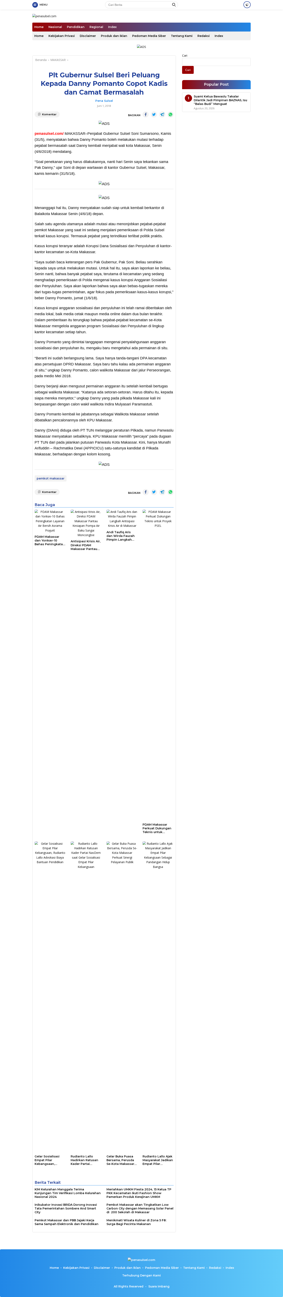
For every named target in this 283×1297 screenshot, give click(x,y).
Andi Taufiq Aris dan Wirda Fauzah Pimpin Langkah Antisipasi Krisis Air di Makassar (121, 536)
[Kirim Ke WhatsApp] (170, 114)
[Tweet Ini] (154, 114)
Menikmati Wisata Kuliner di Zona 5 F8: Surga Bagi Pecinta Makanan (136, 1222)
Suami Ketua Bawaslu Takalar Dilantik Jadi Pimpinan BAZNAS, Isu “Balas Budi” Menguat (220, 100)
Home (39, 27)
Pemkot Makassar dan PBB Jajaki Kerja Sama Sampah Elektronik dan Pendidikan (66, 1222)
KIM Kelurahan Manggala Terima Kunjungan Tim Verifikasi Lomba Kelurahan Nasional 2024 (68, 1193)
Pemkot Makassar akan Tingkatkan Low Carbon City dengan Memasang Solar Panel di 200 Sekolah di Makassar (139, 1208)
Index (112, 27)
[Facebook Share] (146, 114)
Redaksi (203, 36)
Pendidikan (76, 27)
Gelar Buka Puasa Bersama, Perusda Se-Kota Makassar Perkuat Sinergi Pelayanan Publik (120, 1160)
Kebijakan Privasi (61, 36)
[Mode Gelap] (247, 4)
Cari (184, 55)
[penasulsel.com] (44, 16)
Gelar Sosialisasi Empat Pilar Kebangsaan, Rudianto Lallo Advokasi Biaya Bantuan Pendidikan (47, 1160)
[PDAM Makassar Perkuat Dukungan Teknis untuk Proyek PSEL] (158, 665)
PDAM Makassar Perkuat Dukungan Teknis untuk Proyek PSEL (157, 828)
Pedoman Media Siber (149, 36)
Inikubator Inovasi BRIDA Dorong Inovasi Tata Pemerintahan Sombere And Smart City (66, 1208)
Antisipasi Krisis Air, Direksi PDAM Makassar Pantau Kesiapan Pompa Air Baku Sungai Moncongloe (85, 545)
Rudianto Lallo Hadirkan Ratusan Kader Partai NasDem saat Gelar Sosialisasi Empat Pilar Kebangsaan (85, 1160)
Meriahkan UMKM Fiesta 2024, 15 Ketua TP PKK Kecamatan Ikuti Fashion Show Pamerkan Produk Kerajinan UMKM (138, 1193)
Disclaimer (88, 36)
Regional (96, 27)
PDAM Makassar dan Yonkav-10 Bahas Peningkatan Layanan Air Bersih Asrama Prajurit (50, 540)
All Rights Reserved (128, 1286)
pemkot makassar (50, 478)
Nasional (55, 27)
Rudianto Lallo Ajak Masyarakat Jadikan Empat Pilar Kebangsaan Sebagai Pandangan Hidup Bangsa (158, 1160)
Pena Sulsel (104, 101)
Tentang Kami (181, 36)
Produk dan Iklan (114, 36)
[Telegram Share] (162, 114)
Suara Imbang (158, 1286)
